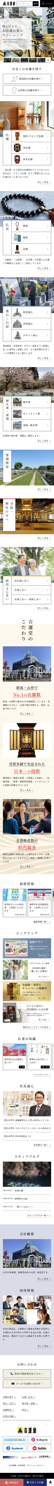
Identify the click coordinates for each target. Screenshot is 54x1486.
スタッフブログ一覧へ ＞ (39, 1215)
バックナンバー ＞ (42, 1074)
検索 (35, 3)
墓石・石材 (9, 1403)
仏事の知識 (9, 1416)
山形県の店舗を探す (29, 90)
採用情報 (21, 1465)
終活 (25, 1409)
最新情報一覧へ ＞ (42, 922)
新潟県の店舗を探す (30, 78)
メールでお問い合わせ (28, 1383)
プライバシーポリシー (36, 1465)
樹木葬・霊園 (30, 1403)
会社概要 (12, 1465)
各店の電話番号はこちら (27, 1373)
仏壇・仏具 (28, 1396)
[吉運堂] (9, 3)
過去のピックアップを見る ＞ (37, 1027)
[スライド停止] (48, 60)
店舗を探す (9, 1396)
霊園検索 (8, 1409)
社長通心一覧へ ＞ (42, 1145)
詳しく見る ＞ (44, 182)
